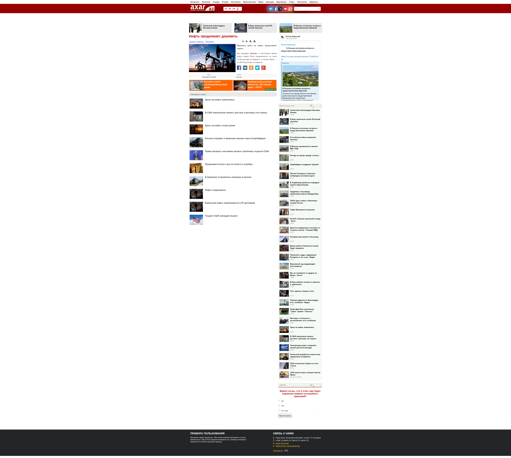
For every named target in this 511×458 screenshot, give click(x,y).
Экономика (235, 2)
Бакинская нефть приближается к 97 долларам (230, 203)
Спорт (291, 2)
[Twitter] (280, 10)
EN (234, 9)
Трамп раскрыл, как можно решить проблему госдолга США (237, 151)
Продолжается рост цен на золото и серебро (229, 164)
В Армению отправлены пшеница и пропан (228, 177)
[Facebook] (275, 10)
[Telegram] (270, 10)
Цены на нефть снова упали (220, 125)
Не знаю (284, 411)
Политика (206, 2)
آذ (237, 9)
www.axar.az (278, 451)
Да (282, 401)
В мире (225, 2)
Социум (216, 2)
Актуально (194, 2)
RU (230, 9)
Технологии (302, 2)
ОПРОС (282, 385)
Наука (260, 2)
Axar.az (253, 53)
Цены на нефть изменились (220, 100)
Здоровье (314, 2)
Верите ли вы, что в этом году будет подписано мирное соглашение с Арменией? (300, 394)
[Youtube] (285, 10)
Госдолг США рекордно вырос (221, 216)
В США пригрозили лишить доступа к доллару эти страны (236, 112)
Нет (282, 406)
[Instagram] (290, 10)
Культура (270, 2)
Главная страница (196, 42)
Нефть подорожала (215, 190)
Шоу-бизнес (281, 2)
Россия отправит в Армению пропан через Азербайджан (235, 138)
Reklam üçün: (288, 446)
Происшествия (249, 2)
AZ (226, 9)
